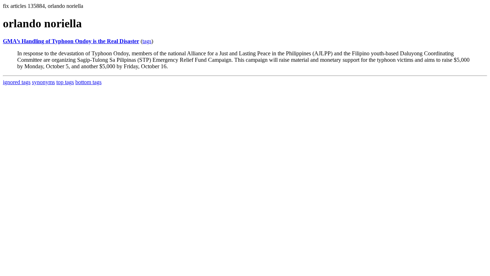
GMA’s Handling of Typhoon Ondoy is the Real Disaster (71, 41)
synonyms (43, 82)
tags (146, 41)
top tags (65, 82)
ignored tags (16, 82)
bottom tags (88, 82)
